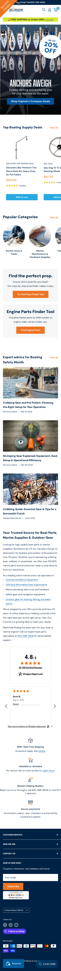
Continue (30, 494)
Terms (14, 510)
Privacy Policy (7, 510)
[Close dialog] (56, 468)
